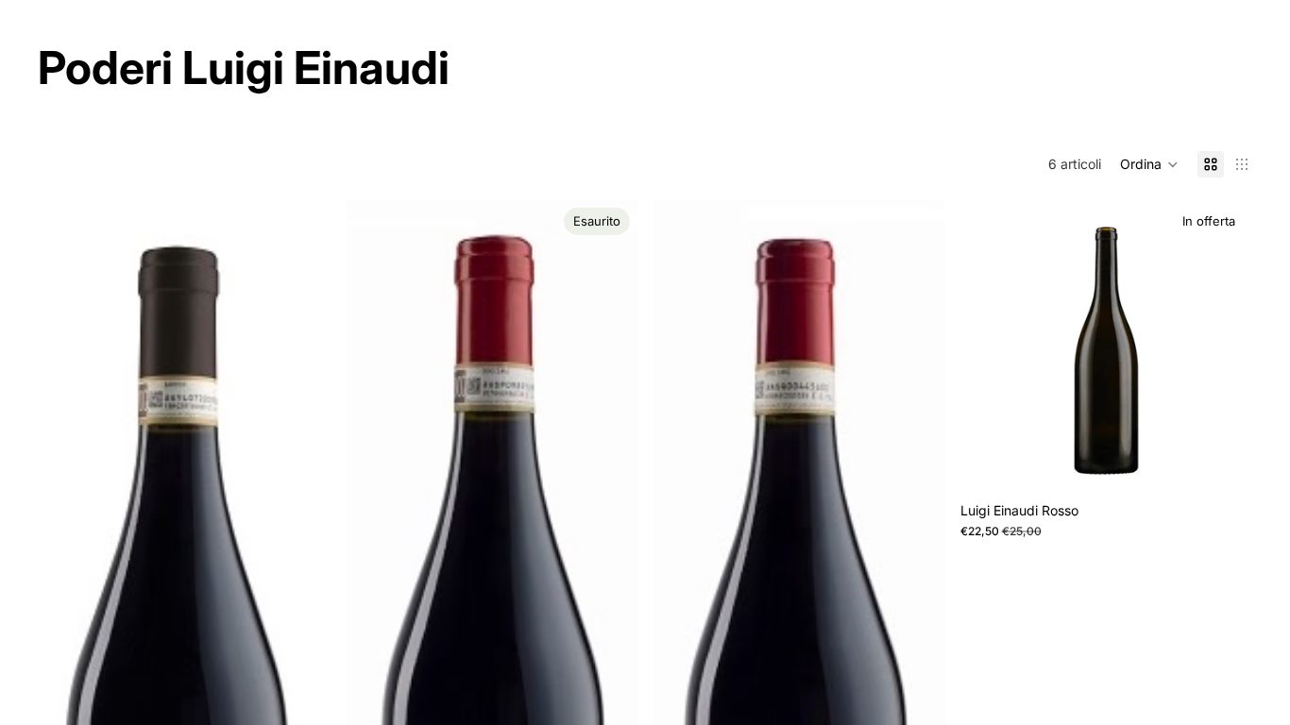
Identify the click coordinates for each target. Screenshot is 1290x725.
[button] (1149, 164)
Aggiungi (1239, 463)
